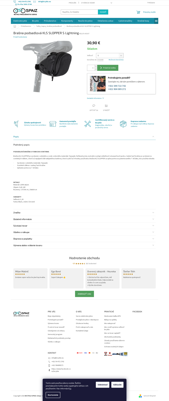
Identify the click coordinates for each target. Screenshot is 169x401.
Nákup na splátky (110, 320)
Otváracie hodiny (88, 3)
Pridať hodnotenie (20, 37)
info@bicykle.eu (58, 358)
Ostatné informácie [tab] (22, 219)
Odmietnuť (102, 384)
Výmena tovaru (53, 323)
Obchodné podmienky (112, 337)
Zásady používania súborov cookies (114, 341)
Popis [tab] (16, 136)
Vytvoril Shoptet (150, 396)
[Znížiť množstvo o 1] (96, 69)
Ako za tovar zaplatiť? (112, 333)
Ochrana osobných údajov (114, 347)
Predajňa (72, 3)
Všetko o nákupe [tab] (21, 232)
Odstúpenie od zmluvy (56, 331)
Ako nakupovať (109, 323)
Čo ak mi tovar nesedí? (56, 327)
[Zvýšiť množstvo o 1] (96, 66)
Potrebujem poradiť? (55, 320)
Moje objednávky (54, 316)
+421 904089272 (57, 365)
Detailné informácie (94, 98)
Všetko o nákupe (54, 342)
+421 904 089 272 (117, 89)
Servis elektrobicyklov (84, 316)
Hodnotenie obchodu (84, 258)
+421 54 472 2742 (58, 361)
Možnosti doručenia (116, 60)
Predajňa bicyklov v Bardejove (87, 320)
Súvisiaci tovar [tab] (20, 225)
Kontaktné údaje (82, 331)
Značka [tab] (16, 212)
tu (70, 388)
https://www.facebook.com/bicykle (61, 370)
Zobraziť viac (84, 294)
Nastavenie (53, 395)
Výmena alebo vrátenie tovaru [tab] (27, 245)
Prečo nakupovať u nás (84, 327)
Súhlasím (117, 384)
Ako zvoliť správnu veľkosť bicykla (114, 328)
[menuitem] (20, 21)
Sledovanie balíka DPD (112, 316)
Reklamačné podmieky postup (59, 338)
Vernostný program (55, 334)
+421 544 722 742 (117, 86)
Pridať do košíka (109, 68)
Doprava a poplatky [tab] (22, 238)
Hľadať (103, 12)
